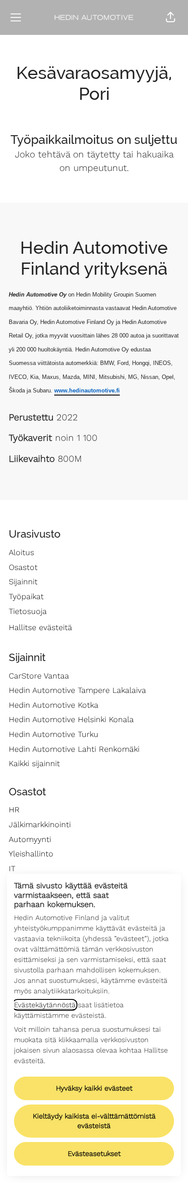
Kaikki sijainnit (34, 763)
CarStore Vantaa (39, 675)
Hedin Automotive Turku (53, 734)
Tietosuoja (28, 611)
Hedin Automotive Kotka (53, 704)
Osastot (23, 567)
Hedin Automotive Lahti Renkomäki (74, 748)
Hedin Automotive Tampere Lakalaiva (77, 690)
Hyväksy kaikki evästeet (94, 1088)
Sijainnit (23, 581)
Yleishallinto (31, 853)
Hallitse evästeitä (40, 627)
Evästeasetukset (94, 1153)
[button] (170, 17)
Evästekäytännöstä (45, 1005)
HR (14, 809)
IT (12, 868)
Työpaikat (26, 596)
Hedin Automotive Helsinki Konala (71, 719)
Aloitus (21, 552)
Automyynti (30, 839)
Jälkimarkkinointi (40, 824)
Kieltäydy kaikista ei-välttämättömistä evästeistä (94, 1121)
